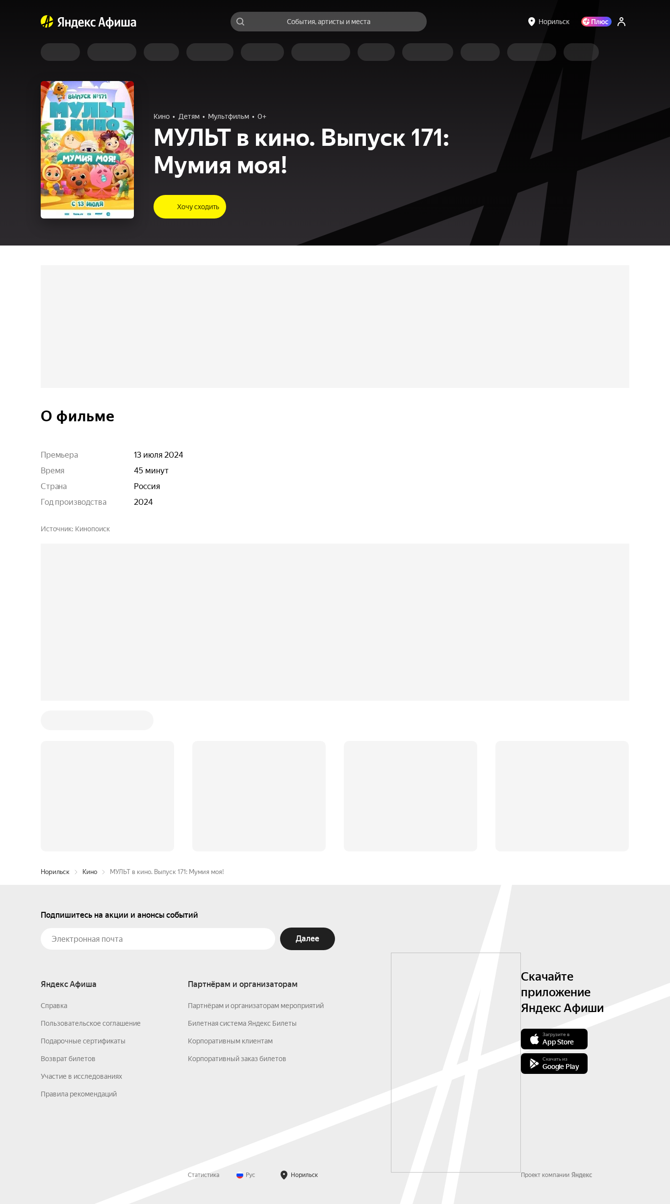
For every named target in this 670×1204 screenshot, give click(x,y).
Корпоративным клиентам (230, 892)
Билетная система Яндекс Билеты (242, 874)
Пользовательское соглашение (91, 874)
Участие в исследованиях (81, 927)
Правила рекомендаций (79, 945)
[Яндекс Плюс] (596, 22)
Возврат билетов (68, 910)
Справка (54, 857)
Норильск (55, 723)
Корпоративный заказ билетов (237, 910)
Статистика (203, 1026)
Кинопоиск (92, 529)
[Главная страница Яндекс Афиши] (47, 21)
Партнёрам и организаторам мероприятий (256, 857)
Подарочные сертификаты (83, 892)
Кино (89, 723)
